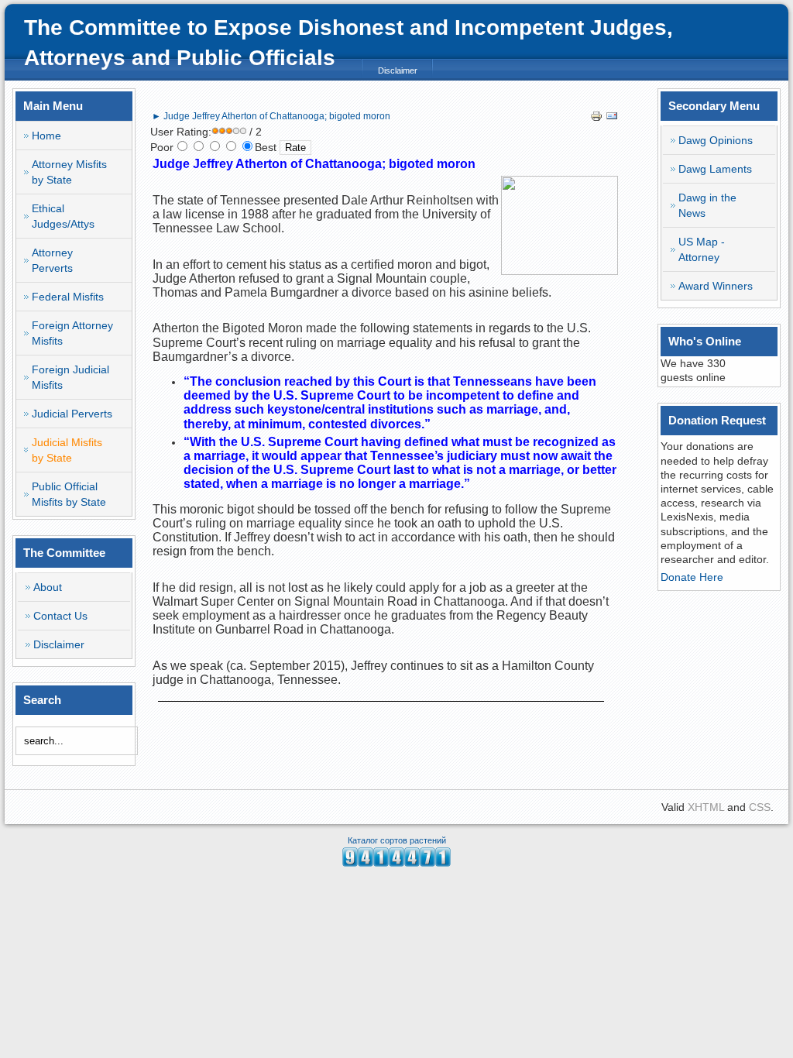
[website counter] (396, 863)
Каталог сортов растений (397, 840)
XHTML (706, 807)
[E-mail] (612, 118)
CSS (760, 807)
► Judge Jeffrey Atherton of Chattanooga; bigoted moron (271, 116)
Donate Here (692, 577)
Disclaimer (397, 70)
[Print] (596, 118)
